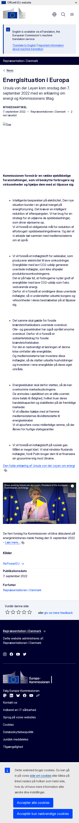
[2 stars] (10, 612)
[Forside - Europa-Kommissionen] (14, 12)
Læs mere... (12, 542)
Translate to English (24, 45)
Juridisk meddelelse (15, 739)
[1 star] (7, 612)
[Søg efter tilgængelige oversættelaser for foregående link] (5, 470)
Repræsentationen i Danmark (22, 590)
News (10, 70)
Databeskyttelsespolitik (18, 732)
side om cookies (40, 775)
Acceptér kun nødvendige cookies (43, 814)
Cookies (8, 724)
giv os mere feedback (58, 613)
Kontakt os (10, 702)
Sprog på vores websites (19, 717)
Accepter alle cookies (33, 803)
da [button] (54, 14)
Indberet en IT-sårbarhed (19, 710)
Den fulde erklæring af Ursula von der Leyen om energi (39, 466)
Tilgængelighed (13, 747)
